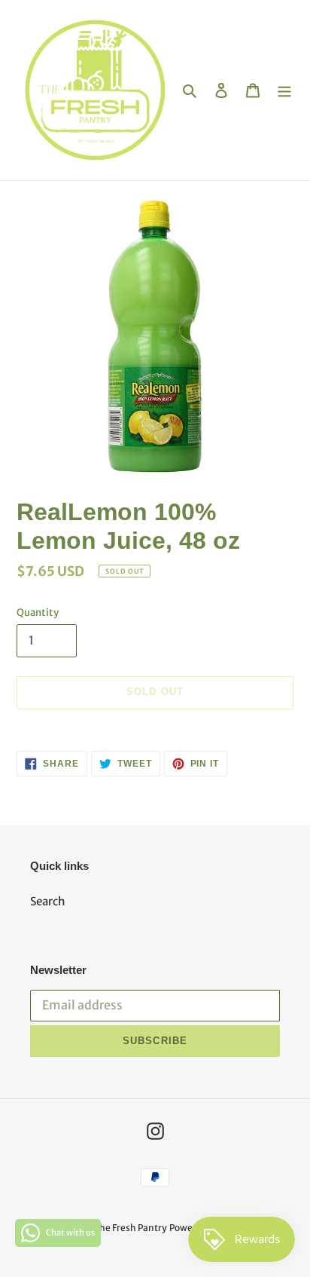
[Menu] (284, 90)
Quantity (38, 612)
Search (47, 901)
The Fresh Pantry (130, 1227)
